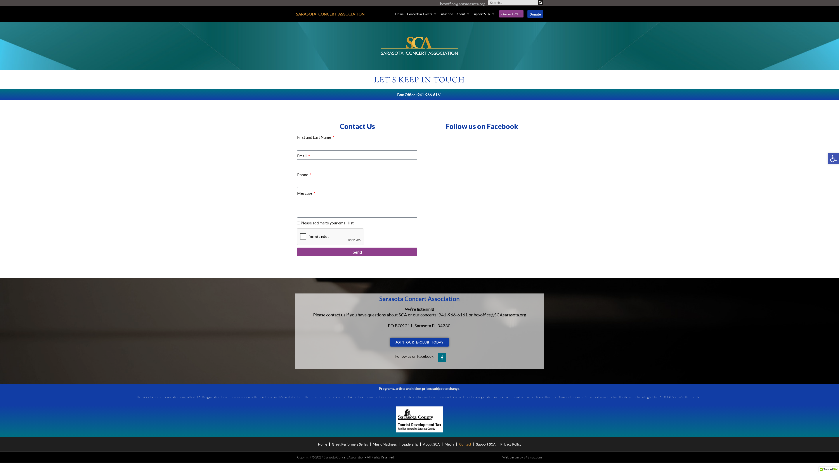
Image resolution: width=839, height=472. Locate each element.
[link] (833, 158)
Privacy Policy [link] (510, 444)
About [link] (460, 14)
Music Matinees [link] (385, 444)
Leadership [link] (410, 444)
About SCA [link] (431, 444)
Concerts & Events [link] (419, 14)
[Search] (540, 2)
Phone (303, 174)
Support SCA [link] (481, 14)
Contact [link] (465, 444)
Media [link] (449, 444)
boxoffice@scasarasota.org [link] (462, 3)
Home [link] (399, 14)
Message (305, 193)
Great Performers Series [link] (350, 444)
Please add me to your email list (327, 222)
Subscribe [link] (446, 14)
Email (302, 155)
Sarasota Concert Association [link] (330, 14)
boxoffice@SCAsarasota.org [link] (500, 314)
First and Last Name (314, 137)
